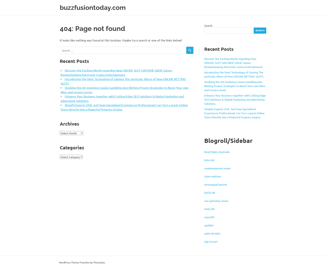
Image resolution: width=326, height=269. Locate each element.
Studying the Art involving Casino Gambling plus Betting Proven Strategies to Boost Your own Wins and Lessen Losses (234, 86)
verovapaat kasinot (215, 184)
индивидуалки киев (217, 168)
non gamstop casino (216, 200)
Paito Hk (209, 209)
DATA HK (209, 192)
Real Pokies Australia (217, 151)
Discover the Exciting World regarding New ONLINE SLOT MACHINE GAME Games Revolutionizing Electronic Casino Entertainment (233, 62)
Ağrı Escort (211, 241)
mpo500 (209, 217)
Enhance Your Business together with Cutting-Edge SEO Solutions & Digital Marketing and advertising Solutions (235, 99)
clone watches (212, 176)
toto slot (209, 160)
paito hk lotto (212, 233)
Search (208, 25)
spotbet (209, 225)
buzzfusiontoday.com (93, 7)
